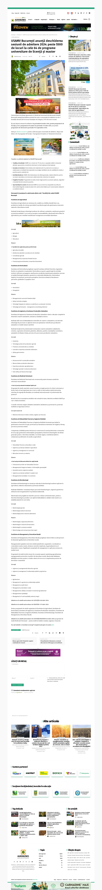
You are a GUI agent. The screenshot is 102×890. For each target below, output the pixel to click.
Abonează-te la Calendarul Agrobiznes (20, 715)
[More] (60, 56)
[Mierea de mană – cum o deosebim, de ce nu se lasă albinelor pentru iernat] (42, 832)
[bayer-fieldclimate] (51, 27)
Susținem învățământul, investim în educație (31, 786)
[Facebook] (75, 13)
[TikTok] (84, 13)
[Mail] (81, 13)
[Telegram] (59, 632)
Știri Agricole (19, 34)
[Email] (56, 632)
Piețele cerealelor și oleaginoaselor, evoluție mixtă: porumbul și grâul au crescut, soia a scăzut (61, 742)
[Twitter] (26, 861)
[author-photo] (20, 819)
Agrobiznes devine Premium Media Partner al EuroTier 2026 (82, 814)
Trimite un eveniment (28, 692)
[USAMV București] (12, 56)
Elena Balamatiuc (25, 818)
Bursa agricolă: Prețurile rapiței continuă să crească (23, 642)
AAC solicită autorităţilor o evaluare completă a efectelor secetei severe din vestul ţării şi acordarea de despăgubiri (82, 743)
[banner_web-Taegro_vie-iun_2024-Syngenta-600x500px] (79, 74)
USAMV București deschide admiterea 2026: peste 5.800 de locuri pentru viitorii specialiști (78, 90)
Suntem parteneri (20, 767)
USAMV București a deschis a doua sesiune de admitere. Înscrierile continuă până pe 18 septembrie (79, 56)
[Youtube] (89, 13)
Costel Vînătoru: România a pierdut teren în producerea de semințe (79, 175)
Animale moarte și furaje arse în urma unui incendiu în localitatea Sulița (20, 741)
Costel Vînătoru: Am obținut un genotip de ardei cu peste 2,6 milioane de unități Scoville (79, 147)
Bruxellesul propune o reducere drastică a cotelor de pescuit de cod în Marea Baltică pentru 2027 (41, 743)
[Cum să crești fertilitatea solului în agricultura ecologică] (42, 824)
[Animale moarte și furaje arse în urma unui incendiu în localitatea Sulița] (20, 731)
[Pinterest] (53, 56)
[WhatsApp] (86, 13)
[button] (86, 19)
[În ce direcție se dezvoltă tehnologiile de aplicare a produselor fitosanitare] (14, 824)
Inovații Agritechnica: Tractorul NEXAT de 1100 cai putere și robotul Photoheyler (27, 815)
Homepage (13, 34)
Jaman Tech (34, 879)
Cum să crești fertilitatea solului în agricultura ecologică (54, 824)
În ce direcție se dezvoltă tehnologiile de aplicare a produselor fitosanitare (26, 824)
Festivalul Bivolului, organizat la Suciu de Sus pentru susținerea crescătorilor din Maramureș (82, 832)
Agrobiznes (51, 827)
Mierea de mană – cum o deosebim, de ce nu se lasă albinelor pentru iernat (55, 833)
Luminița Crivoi (24, 837)
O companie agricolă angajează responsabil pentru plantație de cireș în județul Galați (82, 823)
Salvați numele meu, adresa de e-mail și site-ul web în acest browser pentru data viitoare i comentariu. (56, 679)
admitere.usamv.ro (21, 131)
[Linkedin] (78, 13)
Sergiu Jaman (24, 827)
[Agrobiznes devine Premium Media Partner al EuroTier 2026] (70, 814)
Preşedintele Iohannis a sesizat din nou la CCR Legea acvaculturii (51, 642)
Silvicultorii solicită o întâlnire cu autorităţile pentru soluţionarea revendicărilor (53, 815)
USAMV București (17, 56)
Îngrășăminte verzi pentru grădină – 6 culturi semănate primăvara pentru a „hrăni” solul (27, 833)
